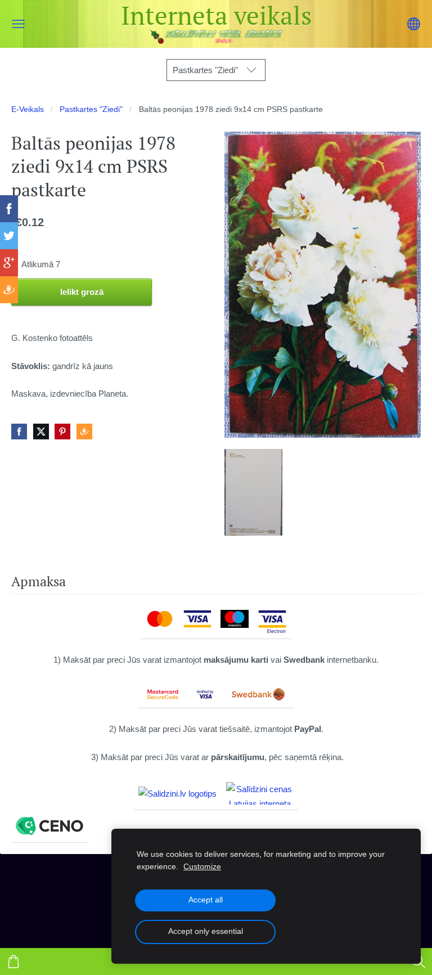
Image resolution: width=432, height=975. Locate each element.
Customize (202, 866)
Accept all (205, 900)
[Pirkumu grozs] (13, 961)
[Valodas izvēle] (413, 23)
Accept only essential (205, 931)
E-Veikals (27, 109)
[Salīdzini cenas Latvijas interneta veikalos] (260, 793)
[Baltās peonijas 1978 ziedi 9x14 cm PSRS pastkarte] (253, 492)
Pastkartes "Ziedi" (91, 109)
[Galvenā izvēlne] (18, 23)
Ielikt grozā (82, 291)
